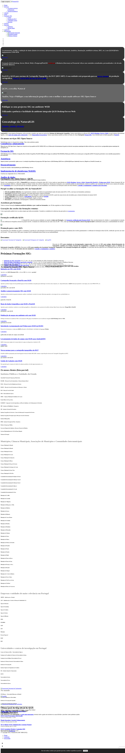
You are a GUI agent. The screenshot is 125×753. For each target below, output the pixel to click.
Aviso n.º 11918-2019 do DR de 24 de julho (30, 78)
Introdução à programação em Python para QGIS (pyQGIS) (22, 326)
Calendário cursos (12, 20)
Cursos (9, 17)
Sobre (5, 14)
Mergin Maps (11, 28)
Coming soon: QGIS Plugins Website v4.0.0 (13, 711)
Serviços (6, 6)
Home (5, 5)
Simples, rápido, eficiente (13, 126)
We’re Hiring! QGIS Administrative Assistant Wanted (16, 724)
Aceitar (85, 750)
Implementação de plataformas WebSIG (18, 171)
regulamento (71, 211)
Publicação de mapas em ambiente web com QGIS (18, 315)
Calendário (4, 274)
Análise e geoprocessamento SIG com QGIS (16, 291)
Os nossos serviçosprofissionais (12, 9)
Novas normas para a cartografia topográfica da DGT (20, 350)
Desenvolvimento (8, 165)
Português (17, 32)
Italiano (15, 36)
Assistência (5, 159)
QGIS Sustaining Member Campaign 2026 (13, 729)
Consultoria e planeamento (12, 143)
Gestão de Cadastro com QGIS (11, 361)
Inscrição (9, 22)
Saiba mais (5, 57)
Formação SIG (8, 16)
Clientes (6, 13)
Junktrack (10, 26)
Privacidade (7, 738)
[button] (7, 31)
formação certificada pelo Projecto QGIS (78, 220)
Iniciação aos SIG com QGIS (11, 269)
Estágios (6, 23)
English (15, 34)
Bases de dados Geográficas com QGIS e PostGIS (18, 304)
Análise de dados (8, 177)
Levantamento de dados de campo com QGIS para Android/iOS (23, 339)
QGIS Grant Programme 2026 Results (12, 716)
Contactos (6, 29)
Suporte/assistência (12, 11)
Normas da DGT (12, 19)
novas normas (103, 76)
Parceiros (6, 25)
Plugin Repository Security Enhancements (13, 720)
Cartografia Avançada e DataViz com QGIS (16, 280)
